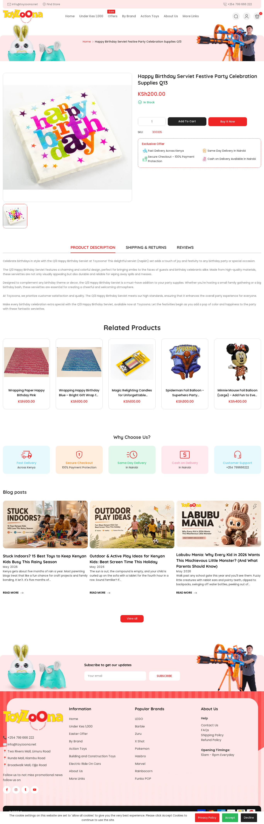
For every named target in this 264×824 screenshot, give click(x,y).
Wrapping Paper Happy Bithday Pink (26, 393)
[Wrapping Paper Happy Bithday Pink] (26, 362)
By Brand (76, 741)
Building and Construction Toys (92, 756)
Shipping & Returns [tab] (146, 247)
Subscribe (164, 676)
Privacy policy (207, 818)
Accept (230, 818)
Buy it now (227, 121)
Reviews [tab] (185, 247)
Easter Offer (78, 734)
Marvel (140, 764)
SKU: (140, 132)
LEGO (139, 719)
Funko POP (143, 778)
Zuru (138, 734)
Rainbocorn (143, 771)
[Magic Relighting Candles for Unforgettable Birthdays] (132, 362)
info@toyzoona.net (22, 744)
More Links (77, 778)
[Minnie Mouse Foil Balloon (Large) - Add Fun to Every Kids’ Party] (237, 362)
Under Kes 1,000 (81, 726)
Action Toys (78, 748)
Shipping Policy (212, 735)
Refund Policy (211, 740)
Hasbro (140, 756)
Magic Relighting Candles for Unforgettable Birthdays (132, 393)
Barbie (140, 726)
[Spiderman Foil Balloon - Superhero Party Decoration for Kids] (185, 362)
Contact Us (209, 725)
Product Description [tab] (93, 247)
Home (73, 719)
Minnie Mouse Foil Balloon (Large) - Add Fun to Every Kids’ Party (237, 393)
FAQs (205, 730)
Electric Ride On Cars (85, 764)
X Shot (140, 741)
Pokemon (142, 748)
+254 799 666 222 (21, 737)
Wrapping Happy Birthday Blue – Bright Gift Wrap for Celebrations (79, 393)
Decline (249, 818)
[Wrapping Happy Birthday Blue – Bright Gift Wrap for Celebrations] (79, 362)
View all (132, 618)
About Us (76, 771)
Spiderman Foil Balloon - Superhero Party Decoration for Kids (185, 393)
